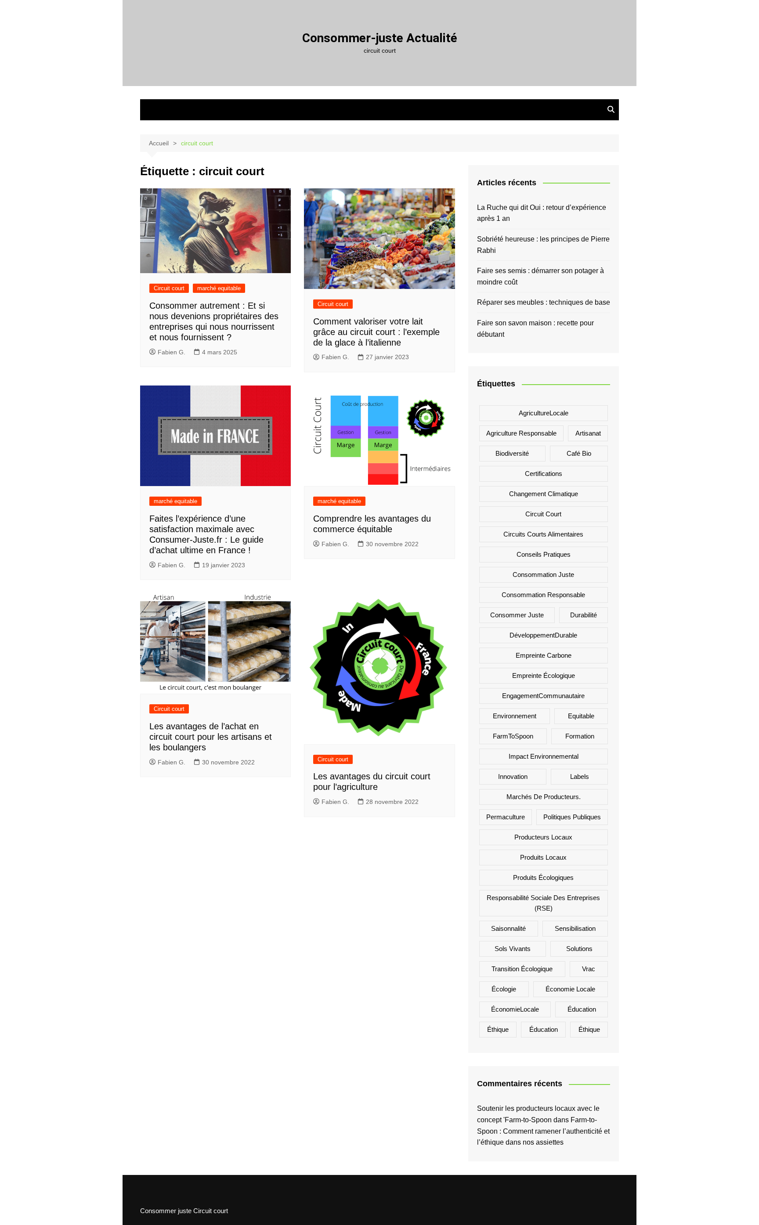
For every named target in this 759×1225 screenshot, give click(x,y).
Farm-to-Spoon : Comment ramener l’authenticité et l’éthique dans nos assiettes (543, 1131)
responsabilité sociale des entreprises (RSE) (543, 903)
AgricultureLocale (543, 413)
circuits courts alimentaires (543, 534)
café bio (579, 453)
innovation (513, 776)
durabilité (583, 615)
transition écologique (522, 969)
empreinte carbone (543, 655)
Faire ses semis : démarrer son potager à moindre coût (540, 276)
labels (579, 776)
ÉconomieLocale (515, 1009)
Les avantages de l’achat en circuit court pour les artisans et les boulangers (210, 736)
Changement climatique (543, 493)
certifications (543, 473)
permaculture (505, 817)
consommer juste (517, 615)
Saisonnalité (508, 928)
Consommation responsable (543, 594)
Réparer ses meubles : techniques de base (543, 302)
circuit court (543, 514)
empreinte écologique (543, 675)
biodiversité (512, 453)
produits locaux (543, 857)
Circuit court (169, 288)
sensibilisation (575, 928)
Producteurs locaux (543, 837)
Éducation (581, 1009)
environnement (514, 716)
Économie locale (570, 989)
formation (579, 736)
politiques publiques (572, 817)
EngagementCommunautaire (543, 695)
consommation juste (543, 574)
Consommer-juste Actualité (379, 38)
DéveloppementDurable (543, 635)
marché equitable (219, 288)
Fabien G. (171, 352)
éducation (543, 1029)
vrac (588, 969)
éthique (589, 1029)
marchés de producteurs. (543, 796)
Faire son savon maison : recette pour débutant (535, 328)
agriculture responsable (521, 433)
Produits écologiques (543, 877)
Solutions (579, 948)
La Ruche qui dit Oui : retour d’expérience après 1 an (541, 213)
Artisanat (588, 433)
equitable (581, 716)
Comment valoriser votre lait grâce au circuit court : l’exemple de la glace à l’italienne (376, 332)
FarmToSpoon (513, 736)
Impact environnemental (543, 756)
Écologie (504, 989)
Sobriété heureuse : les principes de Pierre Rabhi (543, 244)
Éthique (498, 1029)
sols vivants (513, 948)
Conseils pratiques (544, 554)
